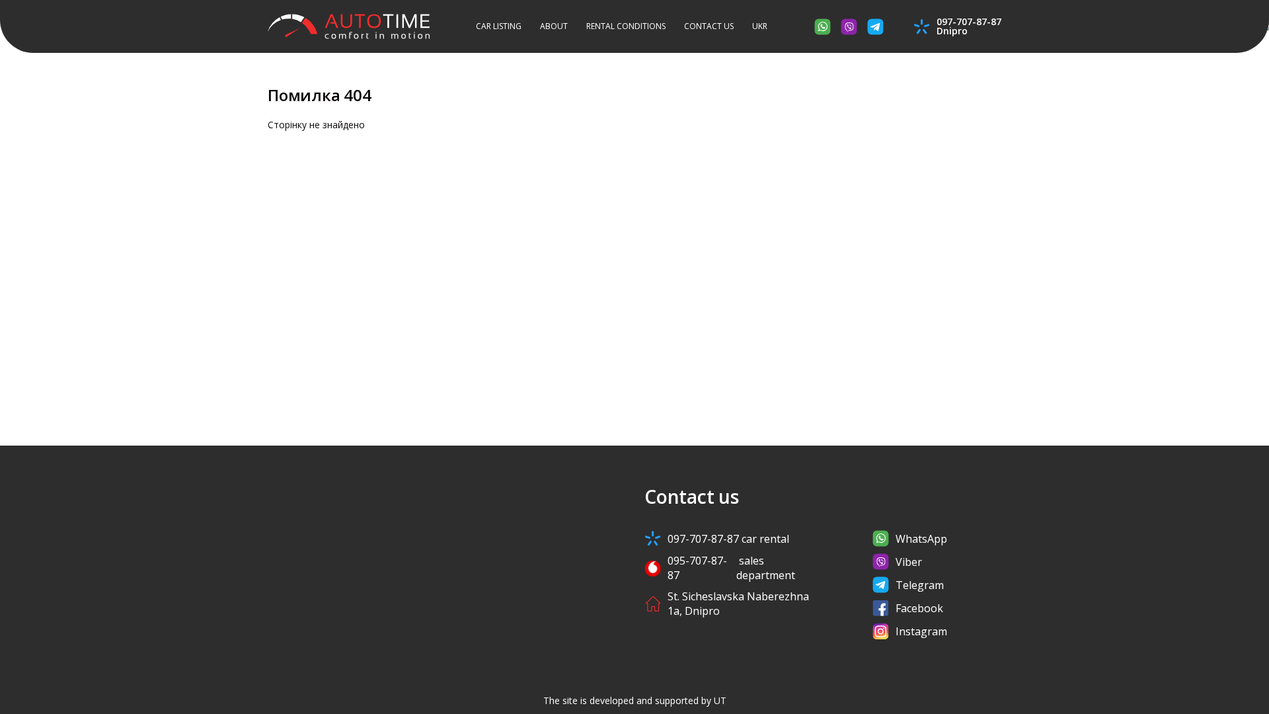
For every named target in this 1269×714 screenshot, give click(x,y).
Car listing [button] (498, 26)
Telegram (920, 585)
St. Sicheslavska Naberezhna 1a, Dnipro (738, 603)
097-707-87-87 (728, 539)
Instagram (921, 631)
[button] (760, 26)
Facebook (919, 608)
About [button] (554, 26)
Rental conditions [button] (626, 26)
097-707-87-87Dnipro (969, 26)
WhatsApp (921, 539)
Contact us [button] (709, 26)
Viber (909, 562)
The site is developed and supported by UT (634, 700)
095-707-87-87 (731, 567)
